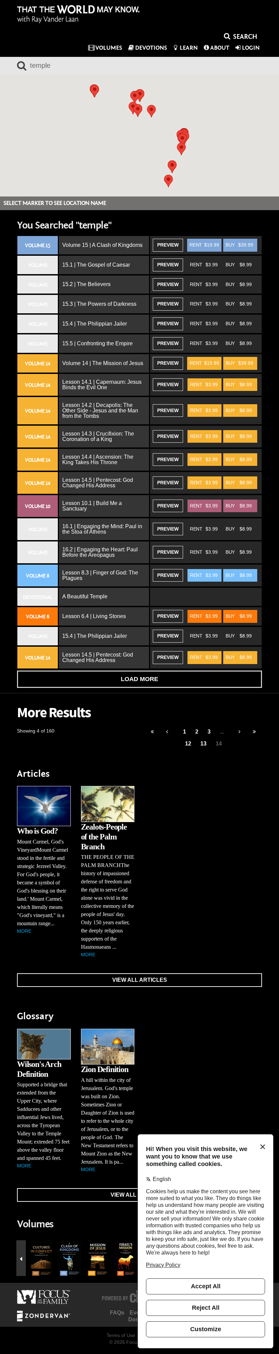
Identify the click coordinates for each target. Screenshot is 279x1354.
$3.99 (204, 264)
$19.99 (204, 245)
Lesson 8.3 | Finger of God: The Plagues (100, 575)
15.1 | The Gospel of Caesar (96, 265)
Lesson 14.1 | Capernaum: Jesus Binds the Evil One (102, 384)
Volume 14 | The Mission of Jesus (102, 363)
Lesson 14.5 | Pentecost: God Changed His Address (97, 482)
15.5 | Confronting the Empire (97, 343)
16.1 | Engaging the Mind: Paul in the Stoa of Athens (102, 529)
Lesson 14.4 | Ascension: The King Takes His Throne (97, 459)
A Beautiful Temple (85, 596)
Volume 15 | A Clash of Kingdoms (102, 245)
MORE (24, 931)
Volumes (108, 47)
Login (251, 47)
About (219, 47)
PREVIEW (168, 245)
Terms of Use (120, 1335)
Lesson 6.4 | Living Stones (94, 616)
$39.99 (239, 245)
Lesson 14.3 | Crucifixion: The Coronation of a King (98, 436)
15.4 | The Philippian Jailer (94, 324)
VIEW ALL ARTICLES (139, 980)
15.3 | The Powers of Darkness (99, 304)
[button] (135, 97)
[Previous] (152, 732)
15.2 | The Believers (86, 284)
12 (188, 743)
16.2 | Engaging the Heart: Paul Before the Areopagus (100, 552)
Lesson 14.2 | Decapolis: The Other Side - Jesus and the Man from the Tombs (100, 410)
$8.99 (239, 264)
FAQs (117, 1313)
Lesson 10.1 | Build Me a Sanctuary (92, 505)
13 (203, 743)
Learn (189, 47)
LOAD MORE (139, 679)
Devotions (151, 47)
